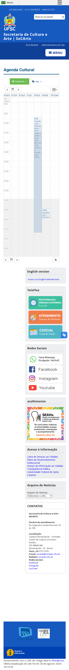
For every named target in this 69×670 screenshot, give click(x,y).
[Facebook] (45, 372)
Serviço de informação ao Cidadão (45, 465)
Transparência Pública (38, 468)
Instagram (34, 565)
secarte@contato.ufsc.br (48, 554)
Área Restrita (32, 45)
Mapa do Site (49, 9)
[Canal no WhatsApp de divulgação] (45, 363)
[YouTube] (45, 391)
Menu (57, 53)
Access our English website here (43, 279)
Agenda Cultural (19, 70)
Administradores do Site (53, 45)
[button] (56, 260)
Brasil (10, 2)
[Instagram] (45, 381)
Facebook (33, 562)
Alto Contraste (32, 9)
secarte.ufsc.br (46, 556)
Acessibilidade (16, 9)
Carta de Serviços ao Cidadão (42, 456)
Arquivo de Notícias (37, 492)
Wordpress (58, 660)
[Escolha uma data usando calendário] (12, 89)
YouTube (33, 568)
